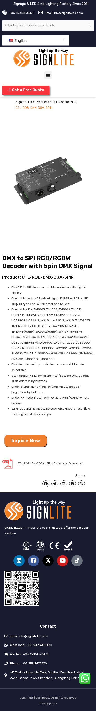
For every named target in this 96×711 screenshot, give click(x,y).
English (20, 40)
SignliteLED (24, 102)
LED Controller (63, 102)
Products (42, 102)
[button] (48, 75)
